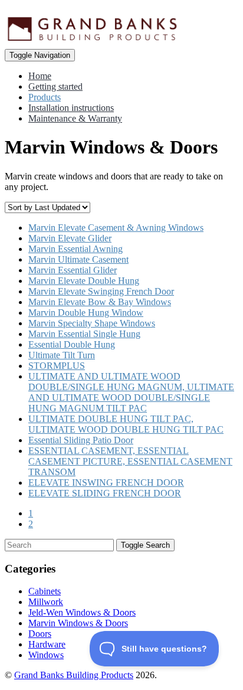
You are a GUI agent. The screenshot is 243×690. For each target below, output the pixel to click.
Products (44, 97)
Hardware (46, 644)
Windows (46, 655)
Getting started (55, 86)
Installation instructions (71, 108)
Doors (39, 634)
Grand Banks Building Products (73, 675)
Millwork (45, 602)
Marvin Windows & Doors (78, 623)
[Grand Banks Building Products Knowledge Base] (93, 10)
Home (39, 76)
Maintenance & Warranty (75, 118)
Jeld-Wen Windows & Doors (82, 612)
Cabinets (44, 591)
